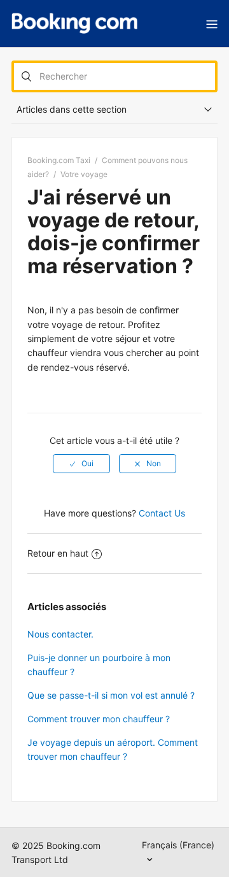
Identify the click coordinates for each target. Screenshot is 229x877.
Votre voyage (84, 174)
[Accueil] (74, 23)
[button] (212, 23)
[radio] (81, 463)
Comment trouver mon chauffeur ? (98, 718)
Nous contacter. (60, 634)
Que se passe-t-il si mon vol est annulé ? (111, 695)
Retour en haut (57, 553)
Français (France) (178, 844)
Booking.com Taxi (58, 160)
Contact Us (162, 513)
